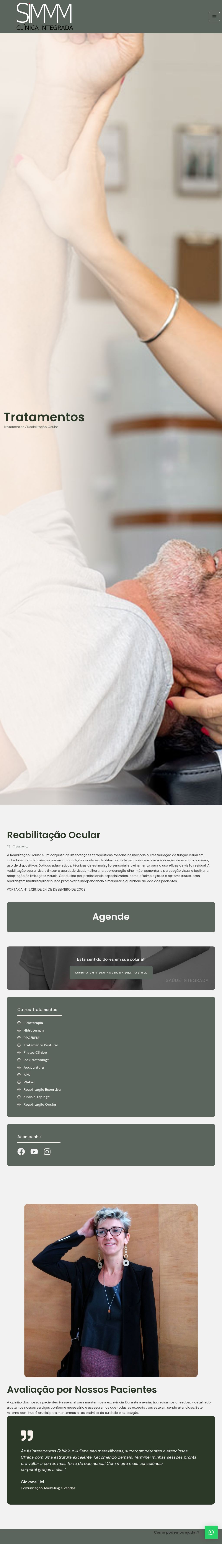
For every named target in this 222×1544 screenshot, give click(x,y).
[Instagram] (47, 1151)
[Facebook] (21, 1151)
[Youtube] (34, 1151)
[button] (211, 1532)
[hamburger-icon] (214, 16)
